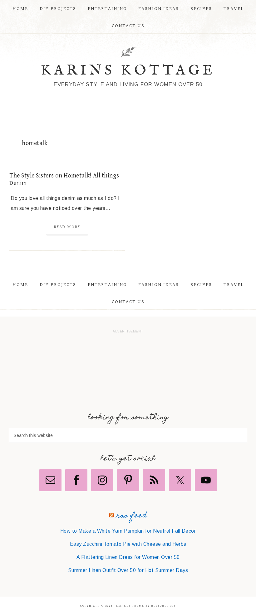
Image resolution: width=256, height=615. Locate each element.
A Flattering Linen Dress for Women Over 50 (128, 557)
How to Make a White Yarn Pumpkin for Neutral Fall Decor (128, 531)
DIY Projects (58, 284)
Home (20, 284)
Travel (234, 284)
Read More (67, 227)
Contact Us (128, 301)
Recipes (201, 284)
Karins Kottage (128, 71)
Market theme (130, 606)
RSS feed (131, 516)
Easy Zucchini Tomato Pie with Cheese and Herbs (128, 544)
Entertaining (107, 284)
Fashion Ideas (158, 284)
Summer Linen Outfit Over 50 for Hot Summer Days (128, 570)
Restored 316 (163, 606)
